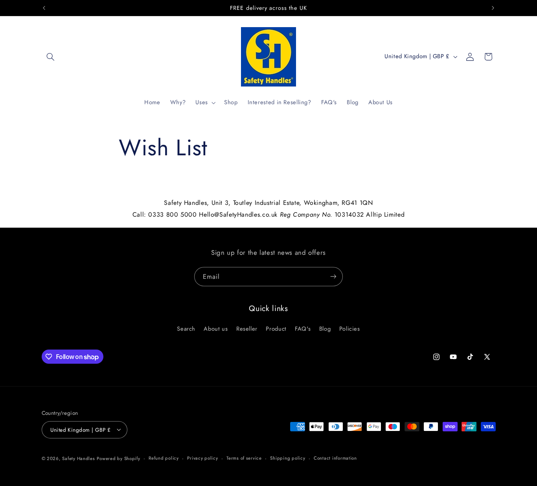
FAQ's (303, 328)
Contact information (335, 458)
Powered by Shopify (118, 458)
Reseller (246, 328)
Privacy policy (202, 458)
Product (276, 328)
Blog (325, 328)
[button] (51, 57)
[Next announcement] (493, 8)
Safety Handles (78, 458)
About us (216, 328)
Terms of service (244, 458)
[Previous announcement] (44, 8)
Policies (349, 328)
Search (186, 328)
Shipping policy (287, 458)
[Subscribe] (333, 276)
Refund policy (164, 458)
